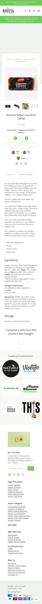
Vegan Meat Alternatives (19, 516)
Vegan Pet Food (15, 496)
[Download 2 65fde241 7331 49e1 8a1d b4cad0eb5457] (31, 389)
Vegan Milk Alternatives (18, 518)
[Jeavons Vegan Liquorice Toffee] (21, 84)
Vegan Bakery (14, 485)
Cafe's (10, 549)
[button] (2, 3)
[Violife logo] (31, 369)
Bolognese (12, 535)
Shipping (21, 130)
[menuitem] (25, 11)
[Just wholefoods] (11, 409)
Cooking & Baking (16, 509)
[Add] (26, 138)
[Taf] (11, 388)
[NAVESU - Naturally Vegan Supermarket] (8, 11)
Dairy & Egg (13, 490)
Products (17, 59)
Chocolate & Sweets (17, 507)
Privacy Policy (14, 568)
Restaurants (13, 551)
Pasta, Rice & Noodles (17, 511)
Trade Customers (15, 553)
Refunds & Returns (16, 570)
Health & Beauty (15, 492)
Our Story (12, 563)
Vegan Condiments (16, 513)
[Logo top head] (31, 409)
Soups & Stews (14, 540)
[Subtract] (15, 138)
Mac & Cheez (13, 537)
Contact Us (13, 575)
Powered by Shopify (14, 592)
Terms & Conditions (16, 572)
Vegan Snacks (14, 520)
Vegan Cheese (14, 487)
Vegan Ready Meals (16, 542)
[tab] (10, 174)
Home (9, 59)
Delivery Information (17, 566)
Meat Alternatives (16, 494)
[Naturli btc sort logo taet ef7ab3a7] (11, 368)
